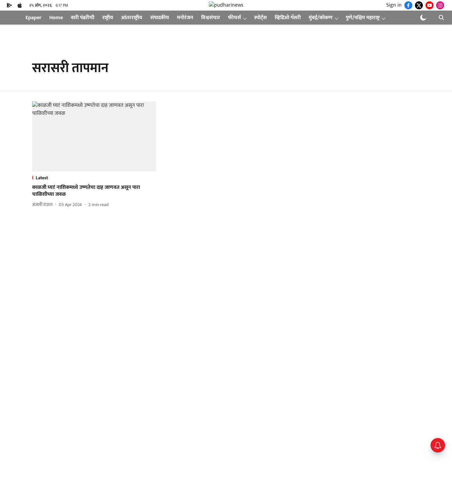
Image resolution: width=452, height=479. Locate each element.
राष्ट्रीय (107, 17)
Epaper (33, 17)
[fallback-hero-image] (94, 136)
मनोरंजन (185, 17)
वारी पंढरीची (82, 17)
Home (56, 17)
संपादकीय (159, 17)
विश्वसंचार (210, 17)
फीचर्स (234, 17)
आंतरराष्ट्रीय (131, 17)
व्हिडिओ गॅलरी (288, 17)
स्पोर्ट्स (260, 17)
